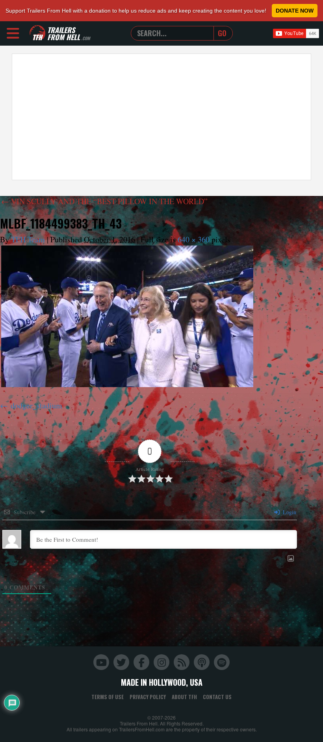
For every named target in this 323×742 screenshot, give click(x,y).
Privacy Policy (148, 697)
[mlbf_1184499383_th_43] (127, 316)
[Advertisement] (161, 117)
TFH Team (28, 239)
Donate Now (295, 10)
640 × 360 (194, 239)
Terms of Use (107, 697)
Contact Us (217, 697)
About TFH (184, 697)
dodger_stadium (36, 405)
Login (288, 512)
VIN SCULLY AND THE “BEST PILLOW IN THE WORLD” (104, 201)
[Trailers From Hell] (37, 33)
